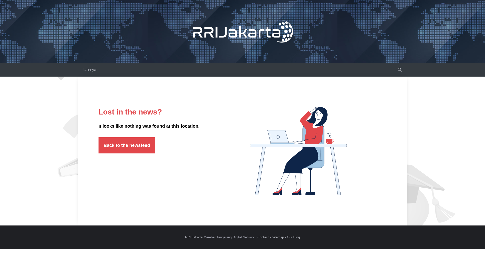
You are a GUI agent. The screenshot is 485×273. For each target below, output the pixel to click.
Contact (263, 237)
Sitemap (278, 237)
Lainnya (89, 69)
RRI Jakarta (194, 237)
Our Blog (293, 237)
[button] (400, 70)
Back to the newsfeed (127, 145)
